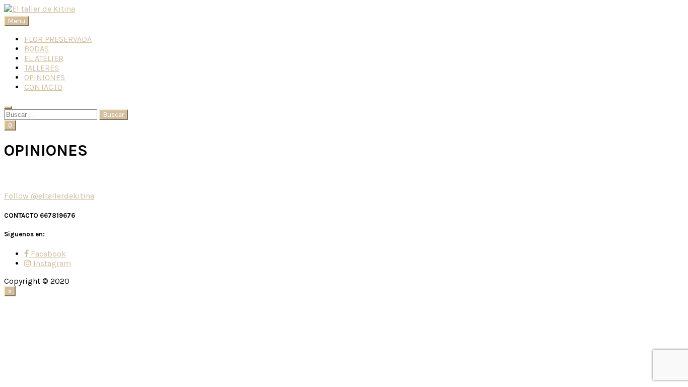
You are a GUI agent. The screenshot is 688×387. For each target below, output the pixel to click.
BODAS (36, 48)
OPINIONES (44, 77)
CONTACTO (43, 87)
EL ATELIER (43, 58)
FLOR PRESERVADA (58, 39)
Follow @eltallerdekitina (49, 196)
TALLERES (41, 68)
